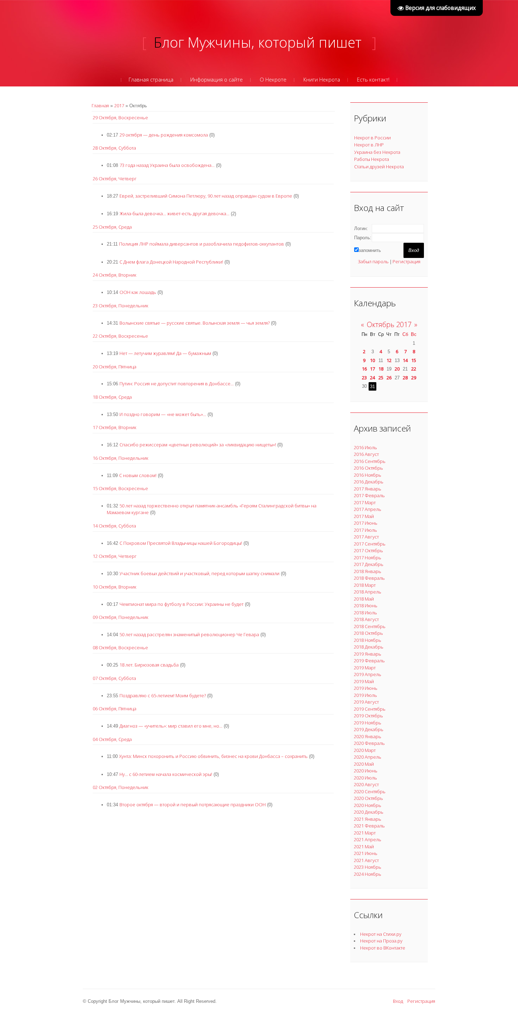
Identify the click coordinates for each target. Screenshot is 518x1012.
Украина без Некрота (377, 152)
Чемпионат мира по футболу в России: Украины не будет (181, 604)
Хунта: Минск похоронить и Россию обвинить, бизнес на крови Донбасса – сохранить (213, 756)
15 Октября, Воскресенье (120, 488)
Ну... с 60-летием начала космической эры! (165, 774)
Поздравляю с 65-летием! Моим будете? (162, 695)
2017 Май (364, 516)
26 (389, 377)
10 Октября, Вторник (114, 587)
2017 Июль (365, 530)
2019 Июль (365, 695)
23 (364, 377)
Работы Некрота (371, 159)
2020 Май (364, 764)
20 (397, 369)
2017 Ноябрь (367, 557)
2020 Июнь (365, 770)
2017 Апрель (367, 509)
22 (413, 369)
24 (372, 377)
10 (372, 360)
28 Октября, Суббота (114, 148)
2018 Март (365, 585)
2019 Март (365, 667)
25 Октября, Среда (112, 227)
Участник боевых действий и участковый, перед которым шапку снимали (199, 573)
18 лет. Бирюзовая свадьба (149, 665)
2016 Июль (365, 447)
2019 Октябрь (368, 715)
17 (372, 369)
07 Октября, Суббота (114, 678)
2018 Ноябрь (367, 640)
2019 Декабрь (368, 729)
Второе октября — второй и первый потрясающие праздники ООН (192, 804)
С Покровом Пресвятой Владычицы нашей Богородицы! (180, 543)
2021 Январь (367, 819)
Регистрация (406, 261)
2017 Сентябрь (370, 544)
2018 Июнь (365, 605)
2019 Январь (367, 654)
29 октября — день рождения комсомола (163, 135)
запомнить (370, 250)
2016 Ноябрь (367, 475)
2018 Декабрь (368, 647)
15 (413, 360)
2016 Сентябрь (370, 461)
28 (405, 377)
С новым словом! (137, 475)
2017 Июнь (365, 523)
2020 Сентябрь (370, 791)
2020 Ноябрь (367, 805)
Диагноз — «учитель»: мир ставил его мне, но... (170, 726)
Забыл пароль (373, 261)
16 (364, 369)
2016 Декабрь (368, 481)
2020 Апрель (367, 757)
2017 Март (365, 502)
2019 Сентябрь (370, 709)
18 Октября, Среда (112, 397)
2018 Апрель (367, 592)
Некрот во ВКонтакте (382, 948)
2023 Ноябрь (367, 867)
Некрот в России (372, 137)
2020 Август (366, 784)
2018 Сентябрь (370, 626)
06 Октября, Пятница (114, 708)
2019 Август (366, 702)
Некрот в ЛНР (369, 144)
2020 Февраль (369, 743)
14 (405, 360)
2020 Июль (365, 778)
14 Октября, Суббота (114, 526)
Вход (398, 1001)
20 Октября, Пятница (114, 366)
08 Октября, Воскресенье (120, 647)
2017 (119, 105)
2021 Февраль (369, 826)
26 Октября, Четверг (115, 178)
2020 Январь (367, 736)
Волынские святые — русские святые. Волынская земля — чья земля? (194, 323)
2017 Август (366, 537)
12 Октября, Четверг (115, 556)
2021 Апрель (367, 839)
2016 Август (366, 454)
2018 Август (366, 619)
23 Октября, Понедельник (120, 305)
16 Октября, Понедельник (120, 458)
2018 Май (364, 599)
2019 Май (364, 681)
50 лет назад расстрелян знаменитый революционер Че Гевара (189, 634)
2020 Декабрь (368, 812)
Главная (100, 105)
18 (380, 369)
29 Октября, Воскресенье (120, 117)
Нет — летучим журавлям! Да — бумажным (165, 353)
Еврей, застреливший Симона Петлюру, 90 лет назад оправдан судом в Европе (205, 196)
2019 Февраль (369, 660)
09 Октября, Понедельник (120, 617)
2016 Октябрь (368, 468)
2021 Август (366, 860)
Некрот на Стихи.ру (380, 934)
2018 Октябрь (368, 633)
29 (413, 377)
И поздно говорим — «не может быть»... (162, 414)
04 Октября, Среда (112, 739)
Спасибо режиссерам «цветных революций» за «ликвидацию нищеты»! (197, 444)
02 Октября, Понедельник (120, 787)
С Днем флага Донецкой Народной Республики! (171, 262)
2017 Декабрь (368, 564)
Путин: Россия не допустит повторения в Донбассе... (176, 383)
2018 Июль (365, 612)
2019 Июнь (365, 688)
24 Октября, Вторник (114, 275)
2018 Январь (367, 571)
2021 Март (365, 833)
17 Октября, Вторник (114, 427)
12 (389, 360)
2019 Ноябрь (367, 722)
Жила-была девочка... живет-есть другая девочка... (174, 213)
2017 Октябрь (368, 550)
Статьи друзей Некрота (379, 166)
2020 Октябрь (368, 798)
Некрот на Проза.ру (381, 941)
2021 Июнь (365, 853)
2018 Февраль (369, 578)
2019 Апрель (367, 674)
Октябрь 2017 (389, 324)
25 (380, 377)
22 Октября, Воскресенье (120, 336)
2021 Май (364, 846)
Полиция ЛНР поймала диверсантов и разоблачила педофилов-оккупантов (201, 244)
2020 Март (365, 750)
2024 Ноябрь (367, 874)
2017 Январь (367, 489)
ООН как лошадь (137, 292)
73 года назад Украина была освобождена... (167, 165)
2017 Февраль (369, 495)
